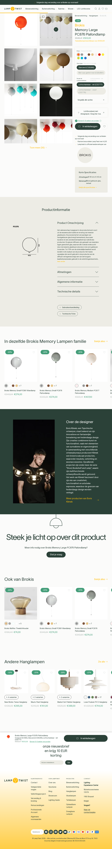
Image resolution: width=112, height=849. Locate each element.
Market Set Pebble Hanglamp (68, 702)
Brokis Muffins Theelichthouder (16, 628)
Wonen (70, 9)
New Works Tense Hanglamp (15, 702)
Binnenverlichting (31, 9)
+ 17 (100, 697)
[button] (20, 29)
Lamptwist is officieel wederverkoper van (91, 144)
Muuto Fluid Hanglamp (39, 702)
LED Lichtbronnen (84, 9)
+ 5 (20, 624)
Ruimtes (61, 9)
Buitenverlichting (48, 9)
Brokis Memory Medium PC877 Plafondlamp (87, 392)
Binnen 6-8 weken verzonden (40, 741)
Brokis (80, 25)
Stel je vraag (56, 554)
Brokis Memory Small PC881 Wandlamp (19, 390)
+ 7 (20, 386)
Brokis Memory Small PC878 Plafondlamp (51, 392)
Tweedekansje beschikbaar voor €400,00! (90, 41)
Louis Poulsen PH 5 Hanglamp (95, 702)
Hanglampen (93, 16)
